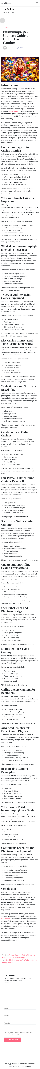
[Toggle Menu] (37, 3)
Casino (6, 27)
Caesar (10, 48)
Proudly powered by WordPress (16, 1064)
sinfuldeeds (6, 3)
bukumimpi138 (6, 919)
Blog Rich (12, 1066)
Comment (8, 983)
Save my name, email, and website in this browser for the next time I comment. (18, 1034)
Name (6, 1008)
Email (6, 1016)
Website (7, 1023)
